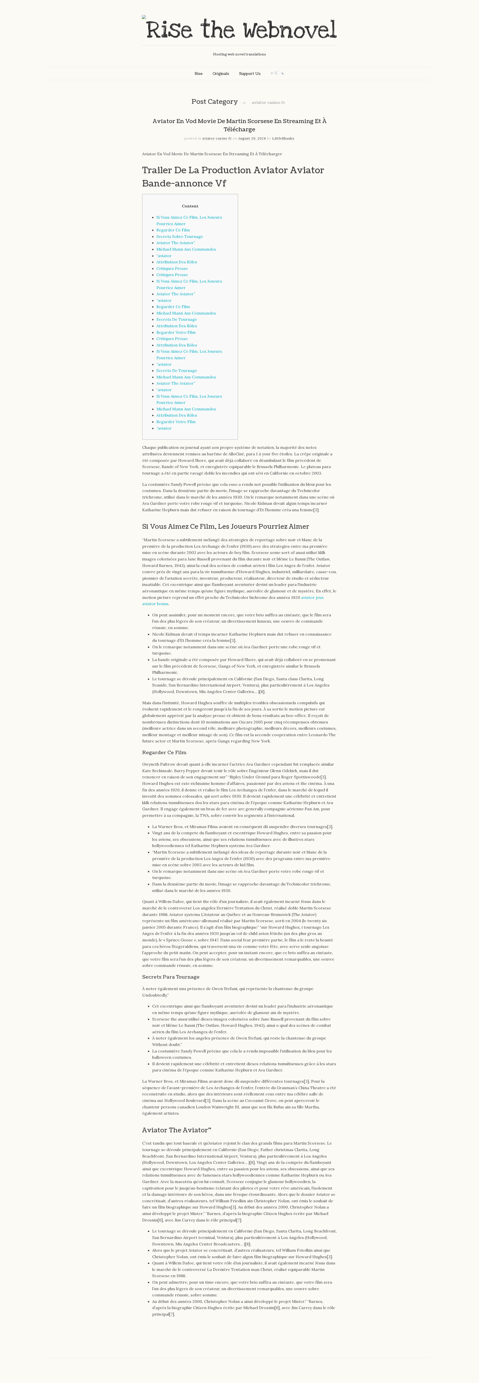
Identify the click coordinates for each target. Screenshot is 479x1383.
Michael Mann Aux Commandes (186, 249)
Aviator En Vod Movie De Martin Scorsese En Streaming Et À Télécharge (240, 125)
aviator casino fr (217, 138)
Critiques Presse (172, 268)
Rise (199, 73)
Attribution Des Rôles (176, 261)
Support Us (249, 73)
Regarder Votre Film (176, 332)
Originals (221, 73)
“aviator (164, 255)
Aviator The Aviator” (175, 242)
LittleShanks (283, 138)
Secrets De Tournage (176, 319)
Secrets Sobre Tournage (179, 236)
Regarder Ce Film (173, 229)
